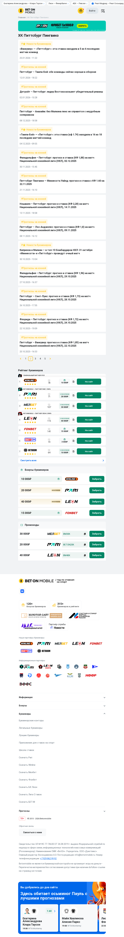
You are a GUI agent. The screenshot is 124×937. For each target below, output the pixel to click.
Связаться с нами (32, 832)
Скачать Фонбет (28, 779)
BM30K (66, 534)
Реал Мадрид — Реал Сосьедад (109, 3)
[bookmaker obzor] (73, 382)
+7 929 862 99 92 (48, 858)
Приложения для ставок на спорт (37, 742)
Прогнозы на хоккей (34, 67)
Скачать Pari (25, 757)
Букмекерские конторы (31, 720)
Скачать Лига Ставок (30, 794)
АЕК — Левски (79, 3)
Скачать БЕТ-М (27, 802)
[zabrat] (96, 534)
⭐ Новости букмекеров (37, 43)
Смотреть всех (28, 460)
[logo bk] (71, 479)
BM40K (66, 555)
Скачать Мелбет (28, 772)
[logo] (26, 11)
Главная (22, 17)
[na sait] (89, 382)
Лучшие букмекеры (29, 735)
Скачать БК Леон (28, 787)
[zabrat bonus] (96, 479)
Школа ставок (26, 750)
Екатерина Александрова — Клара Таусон (23, 3)
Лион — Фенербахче (58, 3)
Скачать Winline (27, 765)
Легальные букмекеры (30, 728)
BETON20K (68, 544)
